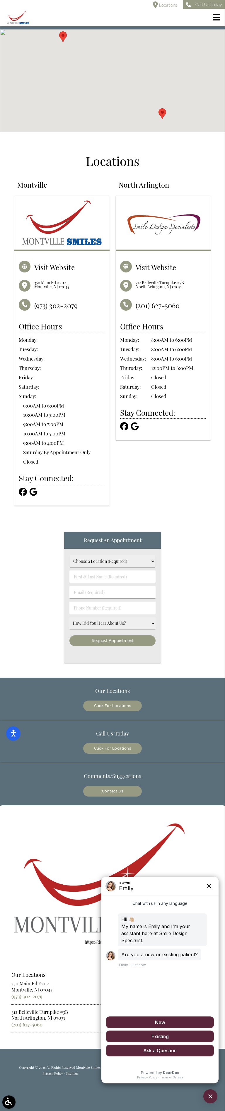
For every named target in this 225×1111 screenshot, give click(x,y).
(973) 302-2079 (56, 305)
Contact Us (112, 791)
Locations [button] (167, 5)
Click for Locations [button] (112, 705)
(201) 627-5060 (158, 305)
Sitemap (72, 1073)
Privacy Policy (52, 1073)
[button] (216, 18)
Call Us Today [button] (208, 4)
